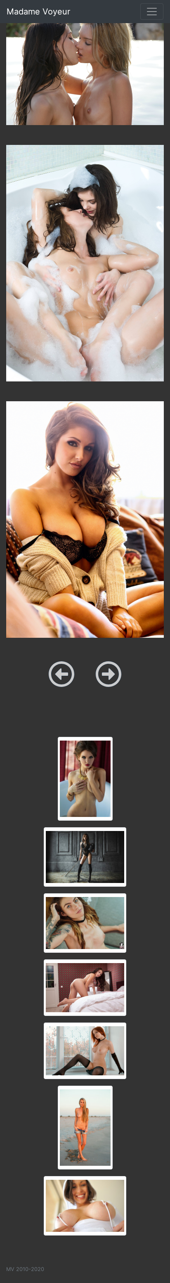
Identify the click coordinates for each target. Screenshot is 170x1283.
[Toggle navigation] (151, 11)
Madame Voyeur (38, 12)
